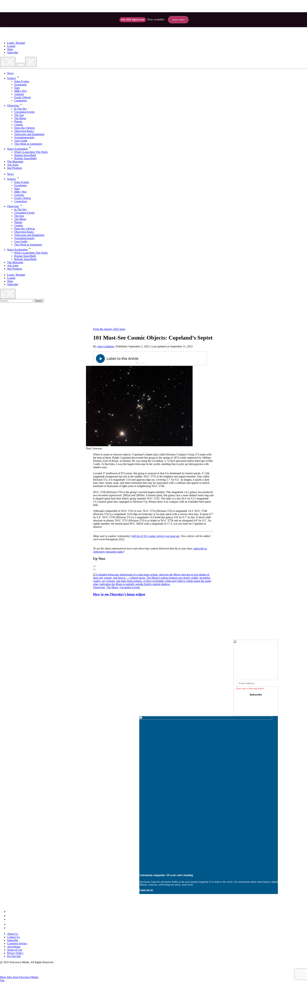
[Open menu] (20, 65)
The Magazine (15, 161)
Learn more (178, 19)
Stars (17, 87)
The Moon (20, 118)
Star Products (14, 167)
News (10, 73)
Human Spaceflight (25, 155)
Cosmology (20, 100)
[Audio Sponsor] (176, 358)
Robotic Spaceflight (25, 158)
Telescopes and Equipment (29, 134)
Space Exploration (17, 148)
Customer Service (17, 943)
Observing (13, 105)
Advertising (13, 946)
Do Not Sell (14, 956)
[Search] (8, 62)
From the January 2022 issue (109, 329)
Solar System (21, 81)
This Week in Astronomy (28, 143)
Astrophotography (24, 137)
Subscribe (12, 52)
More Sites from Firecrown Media (19, 977)
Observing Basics (24, 131)
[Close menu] (31, 62)
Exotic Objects (22, 97)
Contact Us (13, 937)
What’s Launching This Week (31, 151)
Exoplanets (20, 84)
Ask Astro (12, 164)
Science (11, 78)
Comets (18, 124)
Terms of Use (14, 949)
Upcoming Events (24, 111)
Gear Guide (20, 140)
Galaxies (19, 94)
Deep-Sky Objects (24, 127)
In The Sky (20, 108)
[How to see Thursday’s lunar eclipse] (153, 584)
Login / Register (16, 42)
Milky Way (20, 90)
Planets (18, 121)
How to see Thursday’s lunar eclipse (119, 594)
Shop (10, 49)
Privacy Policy (15, 953)
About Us (12, 933)
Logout (11, 46)
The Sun (19, 115)
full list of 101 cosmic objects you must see (156, 536)
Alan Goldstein (105, 346)
